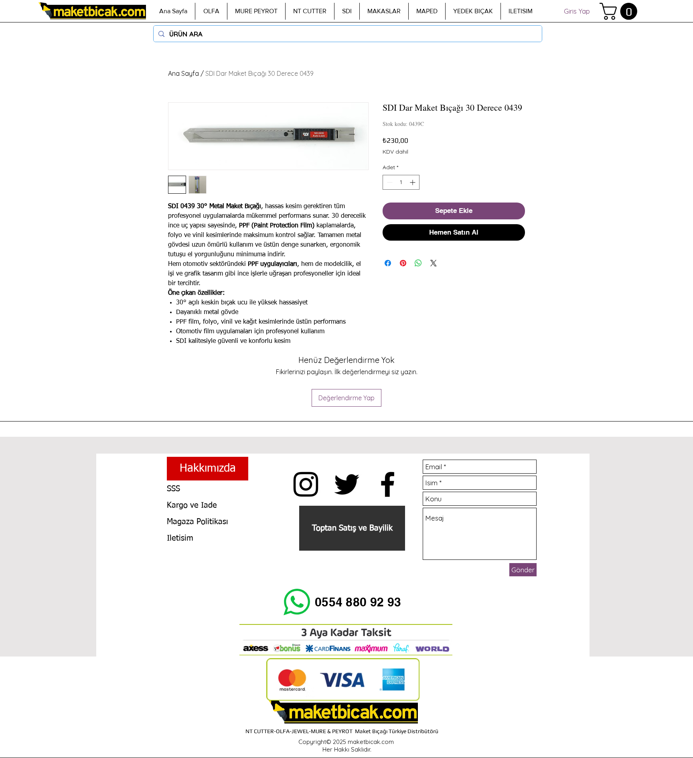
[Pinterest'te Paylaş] (403, 263)
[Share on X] (433, 263)
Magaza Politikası (197, 522)
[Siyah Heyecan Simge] (346, 484)
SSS (173, 489)
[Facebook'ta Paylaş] (388, 263)
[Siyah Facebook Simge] (387, 484)
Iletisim (180, 538)
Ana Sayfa (183, 73)
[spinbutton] (401, 182)
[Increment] (413, 182)
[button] (620, 11)
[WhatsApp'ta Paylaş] (418, 263)
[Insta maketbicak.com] (305, 484)
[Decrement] (389, 182)
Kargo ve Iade (192, 505)
